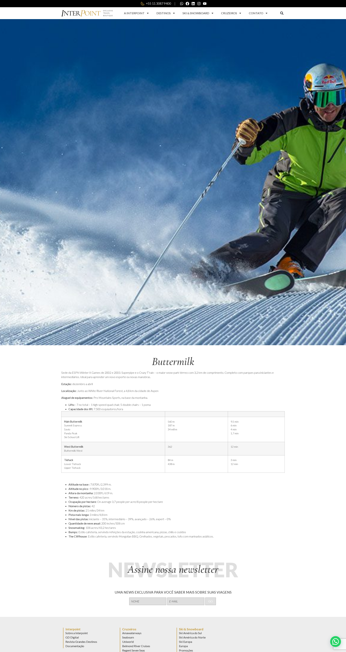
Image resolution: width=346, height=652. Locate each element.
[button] (282, 13)
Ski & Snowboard (196, 13)
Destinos (163, 13)
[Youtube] (205, 3)
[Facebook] (187, 3)
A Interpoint (134, 13)
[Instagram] (199, 3)
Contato (256, 13)
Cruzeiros (229, 13)
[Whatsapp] (182, 3)
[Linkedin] (193, 3)
